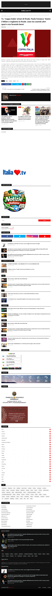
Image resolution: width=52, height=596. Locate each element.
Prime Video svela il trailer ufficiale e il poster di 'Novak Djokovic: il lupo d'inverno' (26, 308)
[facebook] (7, 236)
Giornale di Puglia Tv (5, 514)
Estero (36, 490)
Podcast (26, 449)
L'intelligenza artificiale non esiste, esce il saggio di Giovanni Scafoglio (24, 243)
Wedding (12, 498)
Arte (26, 429)
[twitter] (20, 236)
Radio (26, 453)
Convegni (39, 488)
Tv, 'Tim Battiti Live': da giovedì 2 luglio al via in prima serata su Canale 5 (24, 299)
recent (10, 81)
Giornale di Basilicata (30, 511)
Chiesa (26, 431)
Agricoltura (4, 488)
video (26, 481)
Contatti (49, 587)
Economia (12, 490)
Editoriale (22, 490)
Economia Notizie (4, 511)
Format (40, 490)
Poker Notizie (4, 522)
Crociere (26, 433)
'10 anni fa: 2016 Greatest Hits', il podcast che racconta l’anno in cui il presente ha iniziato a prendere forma (28, 339)
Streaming (26, 464)
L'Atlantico (28, 517)
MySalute (28, 521)
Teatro (26, 466)
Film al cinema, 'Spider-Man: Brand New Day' (17, 278)
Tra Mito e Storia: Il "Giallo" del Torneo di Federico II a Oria (21, 269)
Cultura (26, 436)
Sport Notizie (4, 524)
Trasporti (42, 496)
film (26, 477)
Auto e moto (24, 488)
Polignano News (29, 522)
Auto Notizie (3, 507)
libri (26, 479)
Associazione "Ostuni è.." (31, 506)
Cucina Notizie (4, 509)
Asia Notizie (3, 506)
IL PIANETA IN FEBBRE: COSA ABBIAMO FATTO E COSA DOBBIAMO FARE (23, 263)
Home (39, 587)
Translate (12, 228)
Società (7, 496)
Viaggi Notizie (29, 526)
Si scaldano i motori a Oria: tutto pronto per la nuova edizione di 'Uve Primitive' (24, 118)
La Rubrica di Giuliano (26, 442)
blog (7, 81)
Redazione (3, 27)
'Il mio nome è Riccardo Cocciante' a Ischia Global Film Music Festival (23, 293)
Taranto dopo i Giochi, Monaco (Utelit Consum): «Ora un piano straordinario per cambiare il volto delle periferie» (28, 545)
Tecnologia (37, 496)
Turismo (26, 468)
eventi (26, 474)
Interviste (26, 440)
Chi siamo (44, 587)
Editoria (17, 490)
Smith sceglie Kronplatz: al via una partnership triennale (20, 539)
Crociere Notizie (29, 507)
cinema (26, 472)
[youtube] (45, 236)
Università (7, 498)
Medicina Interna (4, 519)
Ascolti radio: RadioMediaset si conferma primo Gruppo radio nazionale (24, 343)
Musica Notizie (4, 521)
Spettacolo (26, 459)
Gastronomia (26, 438)
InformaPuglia (29, 514)
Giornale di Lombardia (5, 512)
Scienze (26, 457)
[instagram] (32, 236)
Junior (25, 492)
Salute (26, 455)
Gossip (3, 492)
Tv (7, 15)
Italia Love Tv (4, 516)
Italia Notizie (28, 516)
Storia (22, 496)
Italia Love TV (26, 11)
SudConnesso (29, 524)
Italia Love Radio (19, 492)
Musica (26, 446)
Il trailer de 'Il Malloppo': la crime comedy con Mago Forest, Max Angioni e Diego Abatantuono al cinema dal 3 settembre (29, 314)
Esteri (32, 490)
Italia (13, 492)
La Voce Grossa (4, 517)
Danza (7, 490)
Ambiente (10, 488)
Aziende (29, 488)
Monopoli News (29, 519)
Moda (26, 444)
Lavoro (39, 492)
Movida (18, 494)
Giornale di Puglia (30, 512)
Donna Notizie (29, 509)
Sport (14, 81)
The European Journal (5, 526)
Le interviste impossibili (6, 494)
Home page (3, 15)
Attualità (18, 488)
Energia (27, 490)
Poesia (26, 451)
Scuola (3, 496)
